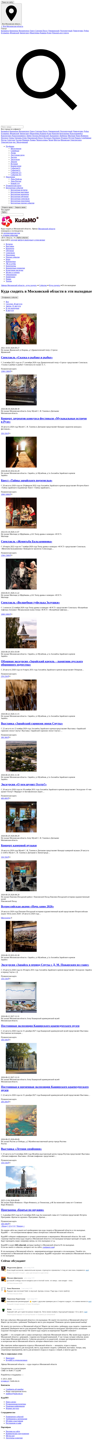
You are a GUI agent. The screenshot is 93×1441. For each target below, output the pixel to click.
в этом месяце (39, 240)
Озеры (11, 138)
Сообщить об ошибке (14, 1389)
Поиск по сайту (7, 2)
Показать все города (60, 33)
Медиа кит (10, 1436)
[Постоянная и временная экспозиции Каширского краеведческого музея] (46, 1058)
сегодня (14, 240)
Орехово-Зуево (21, 138)
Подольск (48, 138)
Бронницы (14, 31)
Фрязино (25, 140)
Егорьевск (5, 33)
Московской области (46, 229)
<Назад (4, 1226)
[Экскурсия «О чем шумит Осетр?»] (46, 756)
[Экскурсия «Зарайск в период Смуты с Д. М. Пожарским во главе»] (46, 936)
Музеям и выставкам (14, 1421)
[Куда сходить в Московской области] (27, 226)
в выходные (28, 240)
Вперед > (21, 1226)
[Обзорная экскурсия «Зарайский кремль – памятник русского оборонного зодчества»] (46, 633)
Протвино (56, 138)
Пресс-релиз (11, 1402)
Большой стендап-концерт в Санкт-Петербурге (23, 1304)
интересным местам (12, 233)
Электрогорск (76, 140)
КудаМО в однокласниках (16, 1360)
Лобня (28, 136)
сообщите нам (48, 1247)
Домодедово (78, 31)
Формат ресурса (12, 1408)
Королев (55, 133)
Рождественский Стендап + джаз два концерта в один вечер (27, 1273)
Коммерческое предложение (17, 1434)
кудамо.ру (5, 1381)
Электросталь (6, 142)
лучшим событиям (10, 235)
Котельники (64, 133)
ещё (87, 1270)
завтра (20, 240)
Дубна (86, 31)
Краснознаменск (19, 136)
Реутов (71, 138)
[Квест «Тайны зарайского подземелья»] (46, 452)
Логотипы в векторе (14, 1438)
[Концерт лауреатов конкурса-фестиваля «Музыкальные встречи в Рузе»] (46, 390)
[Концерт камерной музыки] (46, 817)
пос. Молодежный (20, 142)
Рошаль (78, 138)
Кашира (43, 33)
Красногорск (6, 136)
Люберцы (63, 136)
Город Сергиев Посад (39, 31)
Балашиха (5, 31)
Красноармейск (76, 133)
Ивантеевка (35, 33)
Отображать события (9, 297)
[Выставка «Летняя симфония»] (46, 1120)
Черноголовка (42, 140)
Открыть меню (7, 207)
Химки (33, 140)
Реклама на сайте (13, 1431)
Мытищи (71, 136)
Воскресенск (24, 31)
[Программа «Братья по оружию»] (46, 1181)
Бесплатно (6, 918)
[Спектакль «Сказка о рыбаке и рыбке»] (46, 329)
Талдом (19, 140)
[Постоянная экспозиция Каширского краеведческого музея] (46, 997)
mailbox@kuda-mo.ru (14, 1394)
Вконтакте (10, 1358)
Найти (4, 212)
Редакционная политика (16, 1404)
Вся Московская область (12, 26)
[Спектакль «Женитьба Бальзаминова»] (46, 513)
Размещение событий (14, 1417)
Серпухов (11, 140)
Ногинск (4, 138)
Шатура (57, 140)
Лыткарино (54, 136)
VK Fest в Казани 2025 (14, 1283)
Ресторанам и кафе (13, 1423)
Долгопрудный (66, 31)
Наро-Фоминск (82, 136)
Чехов (50, 140)
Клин (49, 33)
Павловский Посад (35, 138)
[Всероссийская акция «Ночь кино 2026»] (46, 876)
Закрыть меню (20, 207)
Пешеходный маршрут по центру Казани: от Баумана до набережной (31, 1314)
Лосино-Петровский (40, 136)
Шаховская (65, 140)
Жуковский (14, 33)
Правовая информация (15, 1406)
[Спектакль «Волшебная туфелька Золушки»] (46, 574)
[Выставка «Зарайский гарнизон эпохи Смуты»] (46, 695)
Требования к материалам (16, 1419)
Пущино (64, 138)
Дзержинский (53, 31)
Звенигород (24, 33)
